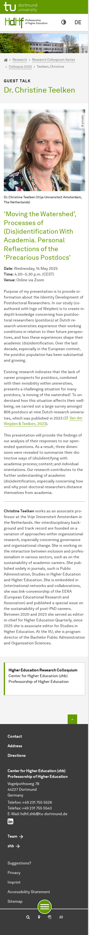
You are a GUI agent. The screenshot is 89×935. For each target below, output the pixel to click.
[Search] (28, 917)
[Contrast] (63, 22)
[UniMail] (61, 917)
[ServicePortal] (49, 917)
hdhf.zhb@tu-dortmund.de (43, 814)
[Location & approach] (39, 917)
